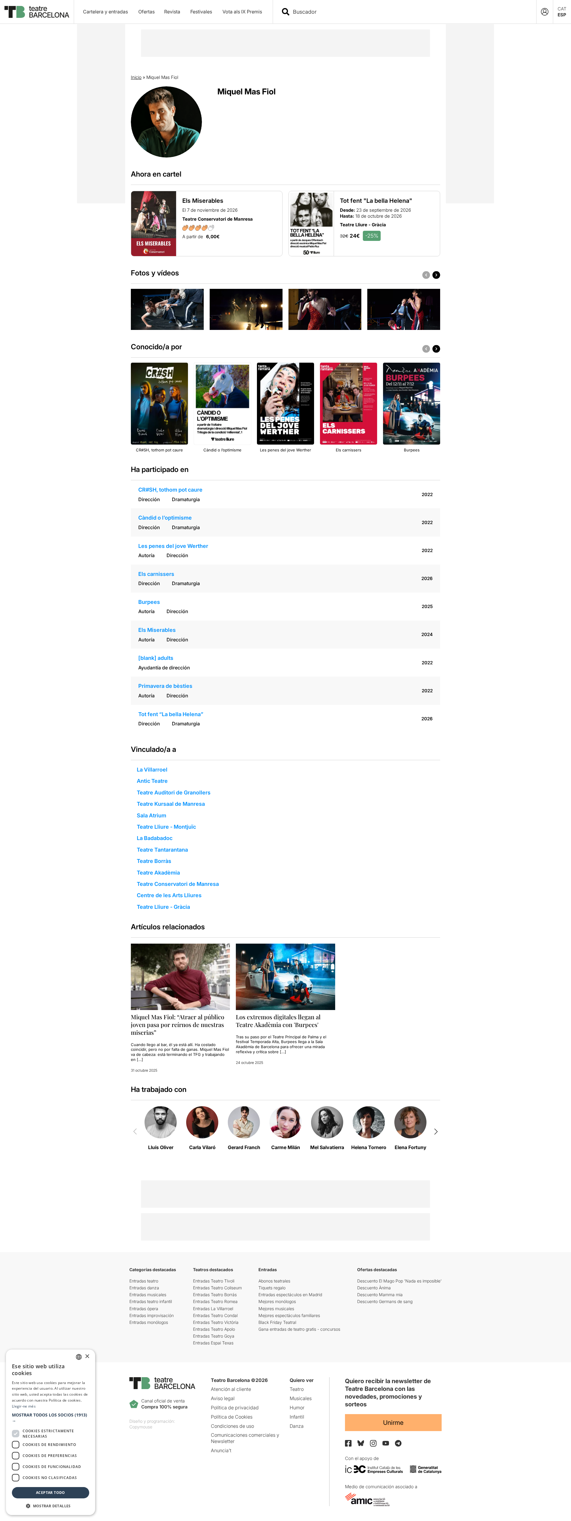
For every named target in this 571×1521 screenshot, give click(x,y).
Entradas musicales (147, 1294)
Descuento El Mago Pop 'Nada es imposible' (399, 1280)
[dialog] (50, 1432)
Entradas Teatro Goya (213, 1335)
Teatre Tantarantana (162, 850)
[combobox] (409, 11)
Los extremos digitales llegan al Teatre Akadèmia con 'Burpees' (278, 1020)
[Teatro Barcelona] (36, 12)
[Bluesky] (360, 1443)
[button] (50, 1417)
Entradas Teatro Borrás (215, 1294)
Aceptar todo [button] (50, 1492)
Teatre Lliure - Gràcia (163, 907)
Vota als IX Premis (242, 12)
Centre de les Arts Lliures (169, 895)
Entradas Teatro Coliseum (217, 1287)
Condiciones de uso (232, 1426)
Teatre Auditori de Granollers (174, 792)
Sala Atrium (151, 815)
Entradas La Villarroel (213, 1308)
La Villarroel (152, 769)
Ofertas (146, 12)
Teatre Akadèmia (158, 872)
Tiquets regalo (272, 1287)
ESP (562, 15)
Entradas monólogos (148, 1322)
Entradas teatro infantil (150, 1301)
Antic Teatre (152, 781)
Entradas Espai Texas (213, 1342)
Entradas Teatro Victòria (216, 1322)
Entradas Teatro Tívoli (213, 1280)
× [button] (87, 1356)
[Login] (544, 11)
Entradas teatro (143, 1280)
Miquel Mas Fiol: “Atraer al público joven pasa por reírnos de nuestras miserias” (177, 1024)
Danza (297, 1426)
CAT (562, 9)
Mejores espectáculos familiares (289, 1315)
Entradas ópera (143, 1308)
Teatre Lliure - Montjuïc (166, 827)
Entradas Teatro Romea (215, 1301)
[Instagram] (373, 1443)
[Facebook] (348, 1443)
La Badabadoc (154, 838)
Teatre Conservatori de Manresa (178, 884)
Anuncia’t (221, 1450)
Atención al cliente (231, 1389)
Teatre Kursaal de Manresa (171, 804)
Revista (172, 12)
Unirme (393, 1422)
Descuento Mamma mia (380, 1294)
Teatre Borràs (154, 861)
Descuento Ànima (374, 1287)
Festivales (201, 12)
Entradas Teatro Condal (215, 1315)
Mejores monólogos (277, 1301)
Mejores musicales (276, 1308)
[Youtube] (385, 1443)
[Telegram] (398, 1443)
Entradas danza (144, 1287)
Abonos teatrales (274, 1280)
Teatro (297, 1389)
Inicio (136, 77)
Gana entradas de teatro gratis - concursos (299, 1329)
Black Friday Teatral (277, 1322)
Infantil (297, 1417)
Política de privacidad (235, 1408)
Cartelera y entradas (105, 12)
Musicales (301, 1398)
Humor (297, 1408)
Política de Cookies (231, 1417)
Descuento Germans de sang (384, 1301)
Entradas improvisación (151, 1315)
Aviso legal (223, 1398)
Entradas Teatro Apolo (214, 1329)
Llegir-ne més (24, 1406)
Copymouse (140, 1426)
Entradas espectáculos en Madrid (290, 1294)
